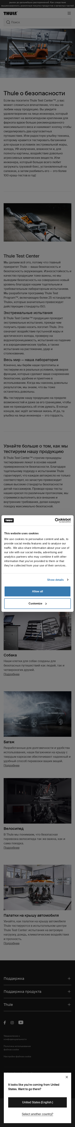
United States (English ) (37, 1102)
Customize (35, 603)
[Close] (67, 1077)
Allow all (37, 591)
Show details (55, 579)
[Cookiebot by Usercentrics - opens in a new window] (55, 520)
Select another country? (37, 1114)
